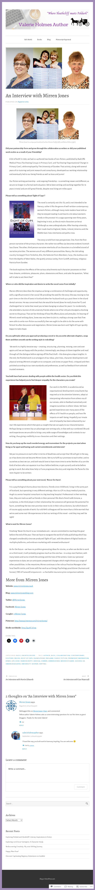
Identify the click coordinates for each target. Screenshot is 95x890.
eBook (17, 658)
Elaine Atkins (39, 658)
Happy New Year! (12, 851)
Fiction (64, 658)
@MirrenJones (18, 600)
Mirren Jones (20, 607)
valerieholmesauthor (30, 733)
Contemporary (77, 655)
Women (35, 664)
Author (46, 655)
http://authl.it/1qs (29, 628)
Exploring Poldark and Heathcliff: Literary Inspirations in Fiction (29, 837)
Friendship (72, 658)
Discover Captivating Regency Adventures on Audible (25, 856)
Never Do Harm (67, 661)
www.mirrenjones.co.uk (23, 586)
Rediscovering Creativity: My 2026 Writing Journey (24, 847)
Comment (81, 787)
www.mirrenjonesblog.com (22, 593)
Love (17, 661)
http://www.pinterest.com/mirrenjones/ (30, 621)
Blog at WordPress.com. (47, 879)
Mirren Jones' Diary (40, 711)
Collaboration (63, 655)
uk (84, 661)
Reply (21, 725)
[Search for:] (47, 803)
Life (13, 661)
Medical (37, 661)
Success (78, 661)
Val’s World (28, 39)
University (26, 664)
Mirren (44, 661)
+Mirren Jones (20, 614)
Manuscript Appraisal (63, 39)
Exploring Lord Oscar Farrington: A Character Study (24, 842)
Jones (8, 661)
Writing (42, 664)
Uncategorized (28, 655)
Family (57, 658)
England (50, 658)
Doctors (9, 658)
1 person (32, 745)
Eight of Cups (27, 658)
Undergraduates (13, 664)
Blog (49, 39)
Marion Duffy (27, 661)
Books (39, 39)
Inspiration (83, 658)
